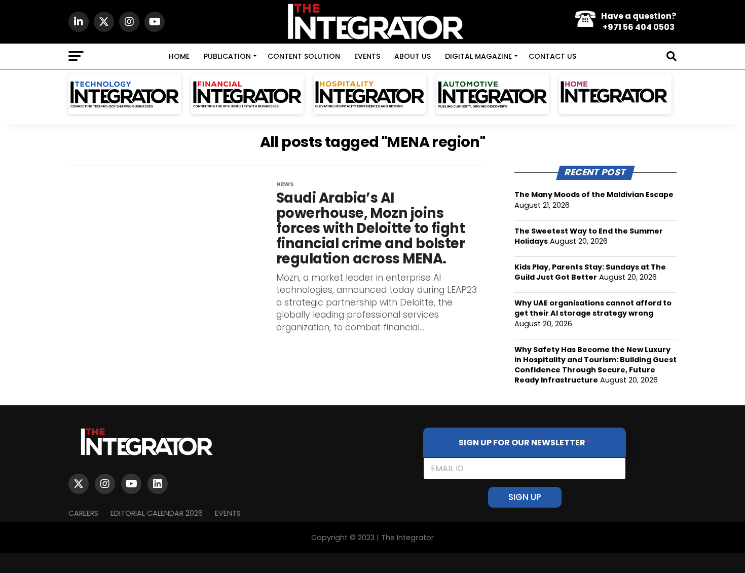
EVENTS (367, 56)
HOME (179, 56)
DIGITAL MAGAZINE (478, 56)
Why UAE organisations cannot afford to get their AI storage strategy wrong (593, 308)
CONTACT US (552, 56)
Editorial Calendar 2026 (156, 513)
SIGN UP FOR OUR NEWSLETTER (525, 442)
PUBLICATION (227, 56)
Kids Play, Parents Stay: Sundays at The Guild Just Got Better (590, 272)
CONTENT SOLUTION (304, 56)
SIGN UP (524, 497)
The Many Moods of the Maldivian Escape (594, 194)
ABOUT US (412, 56)
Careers (83, 513)
